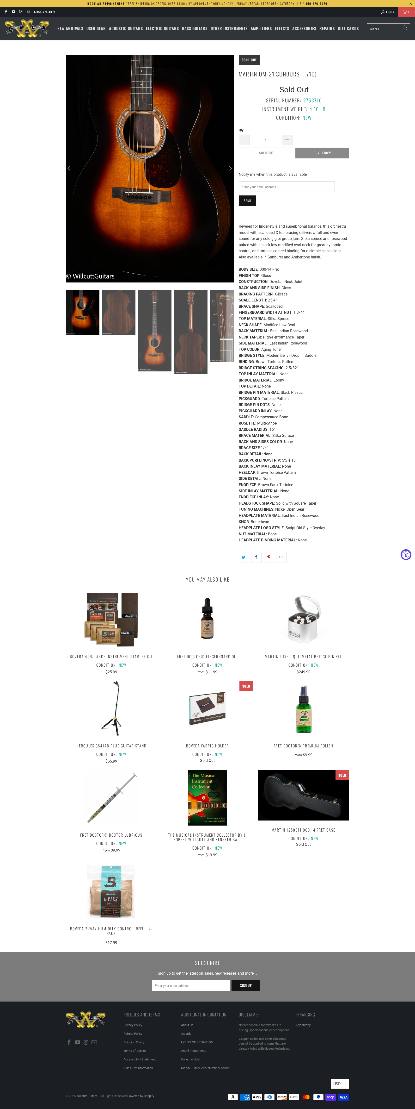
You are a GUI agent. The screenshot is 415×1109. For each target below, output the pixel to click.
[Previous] (69, 168)
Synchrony (303, 1025)
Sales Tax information (138, 1068)
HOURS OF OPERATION (197, 1042)
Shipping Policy (133, 1042)
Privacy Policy (132, 1025)
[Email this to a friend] (281, 557)
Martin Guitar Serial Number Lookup (205, 1068)
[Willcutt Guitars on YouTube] (13, 12)
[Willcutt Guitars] (27, 28)
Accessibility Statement (139, 1059)
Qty (241, 130)
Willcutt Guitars (86, 1096)
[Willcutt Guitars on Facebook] (6, 12)
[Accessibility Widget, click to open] (406, 554)
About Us (187, 1025)
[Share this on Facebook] (256, 557)
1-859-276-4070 (45, 12)
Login (390, 12)
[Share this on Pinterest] (269, 557)
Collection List (190, 1059)
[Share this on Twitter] (244, 557)
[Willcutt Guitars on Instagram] (21, 12)
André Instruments (193, 1051)
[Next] (230, 168)
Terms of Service (134, 1051)
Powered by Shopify (140, 1096)
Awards (186, 1033)
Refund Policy (132, 1033)
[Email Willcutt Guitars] (28, 12)
